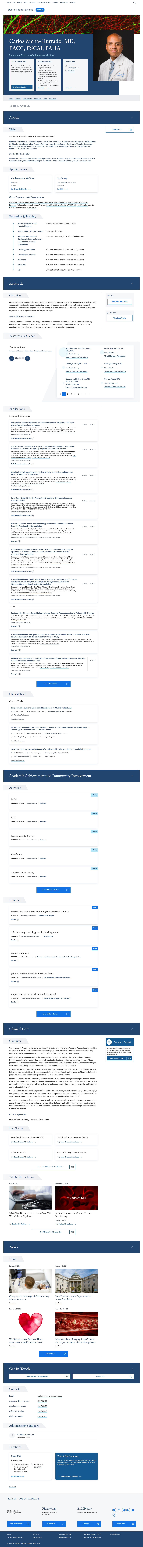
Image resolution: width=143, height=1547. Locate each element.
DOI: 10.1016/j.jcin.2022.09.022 (41, 457)
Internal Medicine (60, 202)
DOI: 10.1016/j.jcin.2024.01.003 (41, 509)
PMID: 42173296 (44, 667)
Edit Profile (12, 1486)
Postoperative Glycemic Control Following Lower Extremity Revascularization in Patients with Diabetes (52, 613)
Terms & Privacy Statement (15, 1537)
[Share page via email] (25, 106)
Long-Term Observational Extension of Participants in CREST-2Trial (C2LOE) (41, 708)
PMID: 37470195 (60, 481)
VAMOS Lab (71, 205)
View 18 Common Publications (76, 388)
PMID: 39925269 (55, 563)
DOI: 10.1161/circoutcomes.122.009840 (32, 483)
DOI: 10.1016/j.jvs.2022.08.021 (66, 432)
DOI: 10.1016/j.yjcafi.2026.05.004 (49, 643)
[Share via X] (11, 106)
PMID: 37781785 (25, 593)
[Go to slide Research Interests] (11, 358)
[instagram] (124, 1510)
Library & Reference (65, 1537)
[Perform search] (134, 2)
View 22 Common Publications (115, 371)
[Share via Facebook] (14, 106)
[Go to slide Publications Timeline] (19, 358)
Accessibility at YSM (65, 1534)
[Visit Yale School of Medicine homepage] (23, 1499)
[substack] (133, 1510)
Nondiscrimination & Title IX (92, 1534)
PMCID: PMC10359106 (24, 457)
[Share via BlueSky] (21, 106)
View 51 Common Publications (114, 356)
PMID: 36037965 (52, 432)
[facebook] (119, 1510)
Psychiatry (50, 205)
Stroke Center (60, 205)
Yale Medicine (82, 205)
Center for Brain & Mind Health (41, 202)
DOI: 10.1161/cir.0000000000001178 (41, 593)
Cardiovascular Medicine (19, 202)
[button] (113, 55)
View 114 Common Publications (77, 357)
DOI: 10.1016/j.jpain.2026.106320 (59, 667)
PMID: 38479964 (27, 509)
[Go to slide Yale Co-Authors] (16, 358)
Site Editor (36, 1534)
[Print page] (28, 106)
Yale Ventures (32, 208)
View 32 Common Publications (76, 371)
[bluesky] (114, 1510)
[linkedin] (128, 1510)
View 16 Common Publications (114, 386)
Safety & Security (115, 1534)
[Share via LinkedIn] (18, 106)
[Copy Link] (132, 117)
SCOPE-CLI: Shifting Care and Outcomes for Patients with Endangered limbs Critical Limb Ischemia (51, 749)
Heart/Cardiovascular (18, 719)
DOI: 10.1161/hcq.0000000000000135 (22, 565)
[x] (114, 1515)
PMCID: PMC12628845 (68, 563)
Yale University (37, 1537)
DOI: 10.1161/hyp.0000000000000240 (28, 535)
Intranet (9, 1534)
